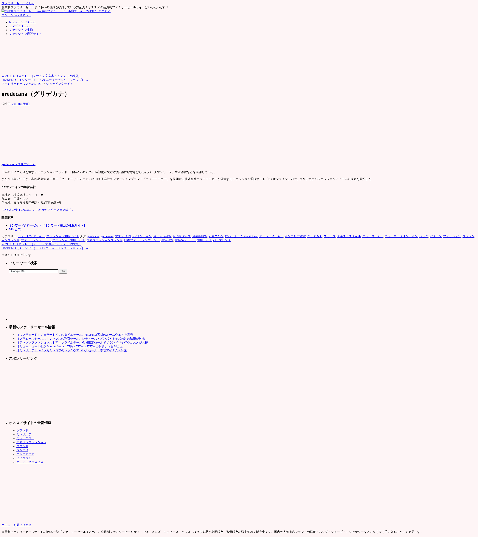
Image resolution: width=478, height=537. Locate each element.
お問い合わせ (22, 525)
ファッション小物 (21, 29)
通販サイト (204, 240)
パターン (436, 236)
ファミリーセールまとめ (17, 3)
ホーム (5, 525)
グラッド (22, 430)
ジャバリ (22, 450)
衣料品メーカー (185, 240)
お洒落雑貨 (199, 236)
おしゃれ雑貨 (162, 236)
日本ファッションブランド (142, 240)
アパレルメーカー (271, 236)
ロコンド (22, 446)
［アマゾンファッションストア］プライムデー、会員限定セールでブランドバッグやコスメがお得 (82, 342)
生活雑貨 (167, 240)
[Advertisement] (69, 47)
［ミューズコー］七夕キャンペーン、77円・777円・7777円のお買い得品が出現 (69, 346)
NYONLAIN (123, 236)
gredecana (93, 236)
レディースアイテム (22, 22)
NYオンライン (142, 236)
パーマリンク (222, 240)
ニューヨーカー (372, 236)
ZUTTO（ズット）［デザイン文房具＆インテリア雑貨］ (41, 75)
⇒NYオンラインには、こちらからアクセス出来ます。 (38, 209)
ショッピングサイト (59, 83)
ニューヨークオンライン (401, 236)
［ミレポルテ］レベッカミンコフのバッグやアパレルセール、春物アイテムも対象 (71, 350)
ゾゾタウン (23, 458)
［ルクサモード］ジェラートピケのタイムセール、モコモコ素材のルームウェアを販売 (74, 334)
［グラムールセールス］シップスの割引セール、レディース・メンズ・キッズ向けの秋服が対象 (80, 338)
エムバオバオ (25, 454)
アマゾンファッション (31, 442)
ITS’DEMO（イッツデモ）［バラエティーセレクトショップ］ (44, 79)
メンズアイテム (19, 26)
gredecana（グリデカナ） (18, 164)
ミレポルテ (23, 434)
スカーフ (330, 236)
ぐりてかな (216, 236)
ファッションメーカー (36, 240)
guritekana (107, 236)
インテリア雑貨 (295, 236)
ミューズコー (25, 438)
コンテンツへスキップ (16, 15)
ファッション (452, 236)
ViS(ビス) (15, 229)
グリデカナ (314, 236)
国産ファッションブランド (104, 240)
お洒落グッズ (182, 236)
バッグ (423, 236)
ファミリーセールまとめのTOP (22, 83)
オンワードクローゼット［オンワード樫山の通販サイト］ (48, 225)
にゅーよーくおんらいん (241, 236)
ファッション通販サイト (25, 33)
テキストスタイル (349, 236)
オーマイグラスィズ (29, 461)
